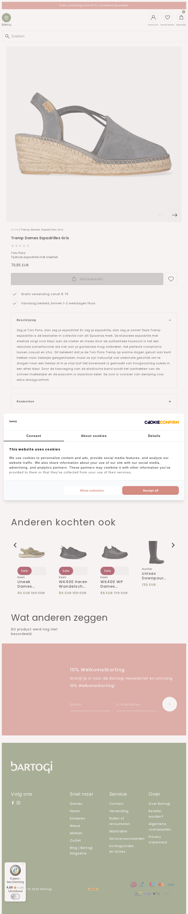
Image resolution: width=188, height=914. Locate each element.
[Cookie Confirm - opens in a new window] (161, 422)
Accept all (150, 490)
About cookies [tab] (94, 436)
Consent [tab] (33, 436)
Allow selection (92, 490)
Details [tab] (154, 436)
